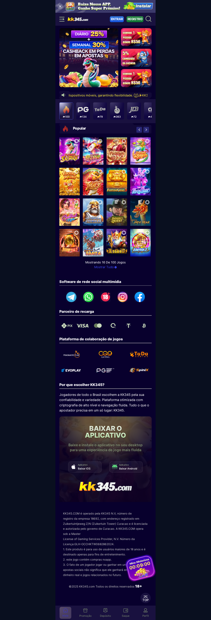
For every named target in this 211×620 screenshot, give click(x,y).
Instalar (144, 6)
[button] (139, 129)
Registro (135, 19)
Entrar (117, 19)
